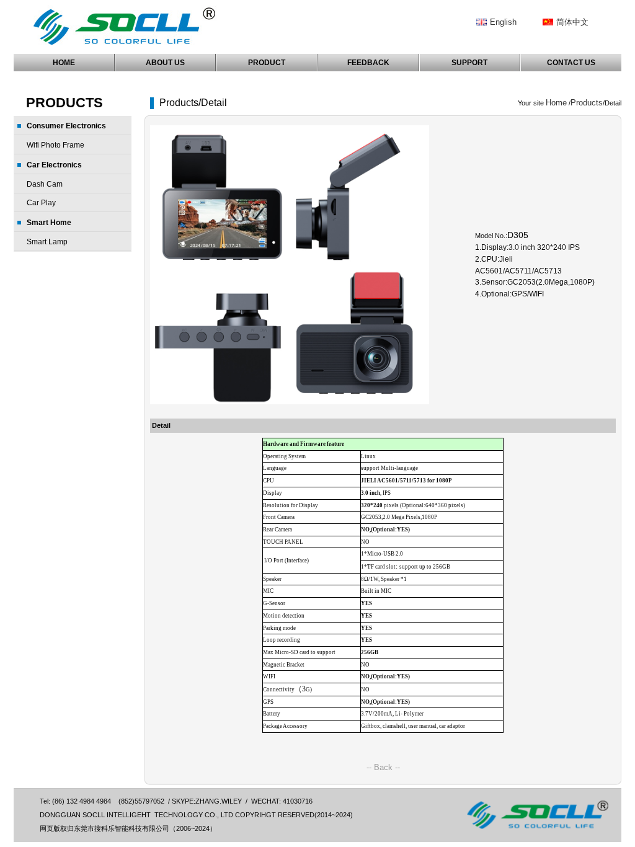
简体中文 (572, 22)
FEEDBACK (368, 62)
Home (556, 102)
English (503, 22)
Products (587, 102)
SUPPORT (469, 62)
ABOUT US (165, 62)
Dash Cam (45, 184)
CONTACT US (571, 62)
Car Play (41, 202)
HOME (64, 62)
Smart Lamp (47, 241)
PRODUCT (266, 62)
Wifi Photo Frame (55, 145)
